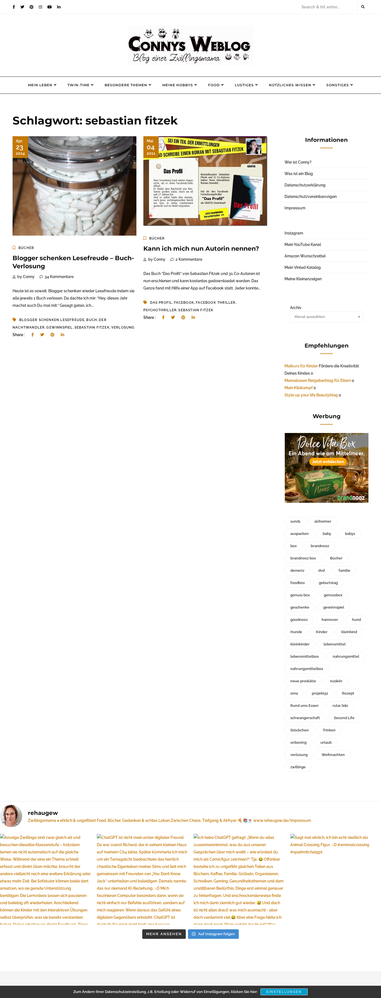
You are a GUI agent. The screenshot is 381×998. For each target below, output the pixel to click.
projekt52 (320, 693)
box (293, 546)
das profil (161, 303)
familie (344, 570)
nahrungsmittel (346, 656)
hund (356, 620)
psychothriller (160, 310)
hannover (330, 620)
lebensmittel (335, 644)
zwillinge (298, 767)
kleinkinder (300, 644)
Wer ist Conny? (298, 162)
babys (350, 534)
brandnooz (320, 546)
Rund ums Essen (304, 705)
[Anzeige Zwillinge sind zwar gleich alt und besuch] (45, 879)
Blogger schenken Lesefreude (52, 320)
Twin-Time (78, 85)
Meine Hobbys (177, 85)
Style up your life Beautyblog (311, 395)
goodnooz (299, 620)
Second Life (344, 718)
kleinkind (349, 632)
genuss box (300, 595)
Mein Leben (40, 85)
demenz (297, 570)
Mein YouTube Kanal (302, 244)
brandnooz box (303, 558)
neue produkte (303, 681)
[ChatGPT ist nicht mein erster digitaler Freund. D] (142, 879)
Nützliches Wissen (290, 85)
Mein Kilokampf (298, 388)
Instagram (293, 233)
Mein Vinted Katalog (302, 267)
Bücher (26, 248)
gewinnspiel (59, 327)
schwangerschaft (305, 718)
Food (214, 85)
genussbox (333, 595)
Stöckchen (299, 730)
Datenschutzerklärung (304, 185)
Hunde (296, 632)
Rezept (348, 693)
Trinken (329, 730)
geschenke (299, 607)
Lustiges (244, 85)
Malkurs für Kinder (301, 366)
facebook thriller (215, 303)
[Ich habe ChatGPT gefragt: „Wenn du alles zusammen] (239, 879)
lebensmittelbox (304, 656)
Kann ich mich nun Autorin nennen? (201, 248)
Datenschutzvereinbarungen (310, 196)
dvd (321, 570)
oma (294, 693)
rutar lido (340, 705)
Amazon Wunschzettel (304, 256)
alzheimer (322, 521)
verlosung (123, 327)
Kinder (321, 632)
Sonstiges (337, 85)
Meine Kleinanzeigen (303, 279)
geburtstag (328, 583)
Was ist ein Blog (298, 173)
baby (327, 534)
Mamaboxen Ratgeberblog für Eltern (317, 380)
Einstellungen (284, 992)
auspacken (299, 534)
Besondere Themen (126, 85)
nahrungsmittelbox (306, 669)
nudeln (336, 681)
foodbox (297, 583)
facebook (184, 303)
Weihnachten (333, 755)
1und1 (295, 521)
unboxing (298, 742)
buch (91, 320)
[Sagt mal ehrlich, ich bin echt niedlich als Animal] (335, 879)
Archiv (296, 307)
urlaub (326, 742)
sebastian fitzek (92, 327)
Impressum (294, 208)
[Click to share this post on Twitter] (42, 334)
